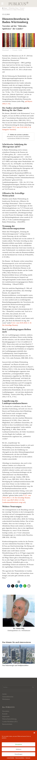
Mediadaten (6, 699)
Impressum (27, 757)
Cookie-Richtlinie (10, 757)
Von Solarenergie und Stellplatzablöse (15, 665)
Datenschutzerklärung (20, 757)
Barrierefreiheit (7, 724)
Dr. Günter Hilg (18, 628)
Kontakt (4, 714)
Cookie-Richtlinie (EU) (10, 721)
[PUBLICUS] (18, 3)
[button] (34, 733)
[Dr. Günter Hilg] (19, 611)
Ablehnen (18, 749)
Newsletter (5, 711)
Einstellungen (18, 754)
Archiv (4, 694)
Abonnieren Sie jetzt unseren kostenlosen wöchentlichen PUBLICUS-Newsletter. (18, 136)
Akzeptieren (18, 744)
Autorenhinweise (7, 697)
